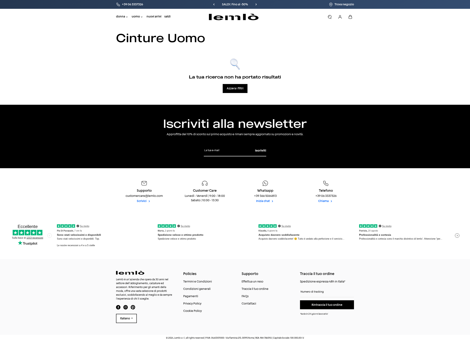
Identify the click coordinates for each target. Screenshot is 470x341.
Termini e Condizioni (197, 281)
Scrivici (142, 201)
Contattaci (249, 303)
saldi (167, 16)
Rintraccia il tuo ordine (327, 305)
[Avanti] (256, 4)
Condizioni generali (197, 289)
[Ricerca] (329, 17)
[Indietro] (214, 4)
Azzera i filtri (235, 88)
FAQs (245, 296)
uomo (136, 16)
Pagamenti (190, 296)
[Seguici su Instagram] (125, 307)
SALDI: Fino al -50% (235, 4)
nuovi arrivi (154, 16)
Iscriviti (260, 150)
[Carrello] (350, 17)
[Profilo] (340, 17)
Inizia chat (263, 201)
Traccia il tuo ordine (255, 289)
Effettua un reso (252, 281)
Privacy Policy (192, 303)
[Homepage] (234, 17)
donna (120, 16)
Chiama (323, 201)
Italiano (125, 318)
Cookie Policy (192, 311)
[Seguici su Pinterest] (133, 307)
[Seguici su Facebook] (118, 307)
